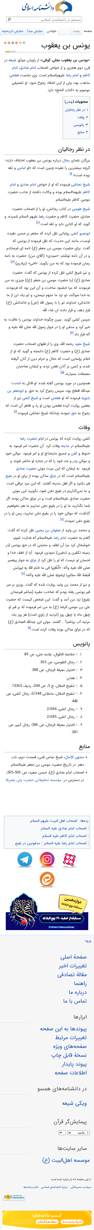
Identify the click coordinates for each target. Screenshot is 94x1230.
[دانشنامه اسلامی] (47, 7)
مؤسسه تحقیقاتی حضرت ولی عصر (35, 780)
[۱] (71, 173)
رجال (66, 160)
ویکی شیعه (74, 1103)
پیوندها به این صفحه (63, 1029)
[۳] (13, 262)
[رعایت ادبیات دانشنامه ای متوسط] (16, 43)
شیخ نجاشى (80, 185)
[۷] (62, 519)
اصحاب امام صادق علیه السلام (63, 828)
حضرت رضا (28, 439)
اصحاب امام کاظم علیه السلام (64, 836)
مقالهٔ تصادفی (72, 974)
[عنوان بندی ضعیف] (9, 43)
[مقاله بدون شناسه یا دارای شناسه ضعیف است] (13, 43)
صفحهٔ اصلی (73, 957)
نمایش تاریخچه (12, 31)
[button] (85, 100)
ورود (88, 941)
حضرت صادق (26, 469)
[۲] (38, 222)
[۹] (29, 628)
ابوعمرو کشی (80, 233)
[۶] (15, 411)
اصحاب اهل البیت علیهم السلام (53, 821)
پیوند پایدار (74, 1064)
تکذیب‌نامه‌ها (31, 1187)
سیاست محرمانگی (81, 1187)
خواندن (51, 31)
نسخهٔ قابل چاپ (69, 1055)
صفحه (88, 31)
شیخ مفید (82, 344)
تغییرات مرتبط (71, 1037)
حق (73, 413)
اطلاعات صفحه (71, 1073)
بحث (76, 31)
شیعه (12, 60)
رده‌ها (84, 821)
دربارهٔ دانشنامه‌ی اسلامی (54, 1187)
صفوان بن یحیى (48, 530)
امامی (21, 168)
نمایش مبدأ (35, 31)
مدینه (65, 446)
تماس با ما (75, 1001)
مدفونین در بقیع (27, 843)
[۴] (71, 333)
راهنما (80, 983)
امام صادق (28, 68)
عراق (53, 476)
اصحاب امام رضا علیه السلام (65, 843)
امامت (16, 383)
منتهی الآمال (74, 757)
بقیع (9, 476)
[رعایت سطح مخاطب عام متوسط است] (20, 43)
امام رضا (72, 75)
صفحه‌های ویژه (70, 1046)
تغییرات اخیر (73, 966)
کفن (74, 453)
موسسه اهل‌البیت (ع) (66, 1160)
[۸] (23, 573)
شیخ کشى (30, 398)
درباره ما (78, 992)
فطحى (14, 75)
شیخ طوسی (81, 209)
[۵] (62, 372)
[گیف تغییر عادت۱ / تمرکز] (47, 1220)
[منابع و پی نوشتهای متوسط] (24, 43)
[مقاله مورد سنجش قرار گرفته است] (5, 43)
